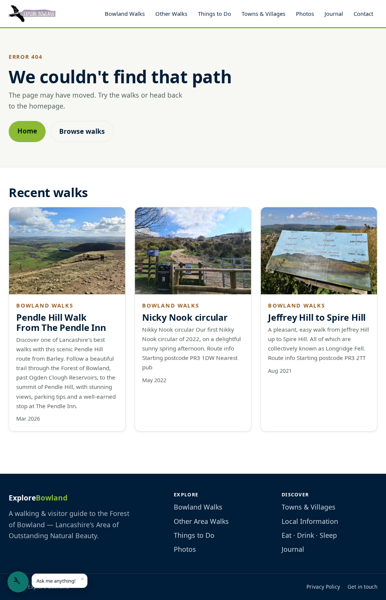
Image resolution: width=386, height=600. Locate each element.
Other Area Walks (201, 521)
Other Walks (171, 13)
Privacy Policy (323, 586)
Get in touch (362, 586)
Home (27, 130)
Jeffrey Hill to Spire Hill (317, 317)
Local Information (310, 521)
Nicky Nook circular (185, 317)
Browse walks (82, 131)
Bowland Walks (125, 13)
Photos (305, 13)
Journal (334, 13)
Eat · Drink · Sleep (309, 535)
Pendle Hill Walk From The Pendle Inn (61, 322)
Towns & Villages (263, 13)
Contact (363, 13)
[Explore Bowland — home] (32, 13)
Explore (38, 498)
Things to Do (214, 13)
